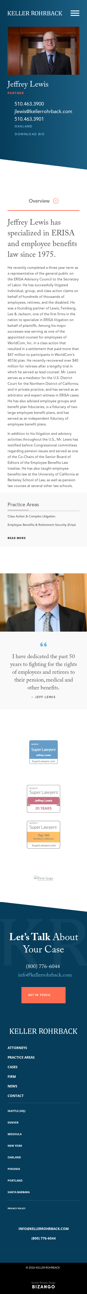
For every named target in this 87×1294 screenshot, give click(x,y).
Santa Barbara (19, 1192)
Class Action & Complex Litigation (31, 516)
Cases (12, 1067)
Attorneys (17, 1047)
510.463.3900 (29, 104)
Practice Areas (21, 1057)
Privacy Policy (16, 1208)
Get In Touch (39, 995)
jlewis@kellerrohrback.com (43, 111)
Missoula (15, 1134)
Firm (12, 1076)
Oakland (23, 126)
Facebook (37, 1249)
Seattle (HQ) (16, 1111)
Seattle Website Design (43, 1282)
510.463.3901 (29, 119)
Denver (13, 1122)
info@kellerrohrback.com (45, 975)
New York (15, 1146)
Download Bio (30, 134)
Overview (39, 201)
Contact (16, 1095)
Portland (15, 1180)
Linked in (50, 1249)
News (12, 1086)
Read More (17, 538)
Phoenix (14, 1169)
